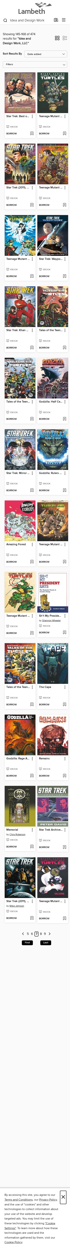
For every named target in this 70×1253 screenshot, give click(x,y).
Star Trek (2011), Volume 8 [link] (18, 187)
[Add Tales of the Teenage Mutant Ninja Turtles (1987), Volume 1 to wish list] (31, 704)
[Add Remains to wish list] (64, 776)
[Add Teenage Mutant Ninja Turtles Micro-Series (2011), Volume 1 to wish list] (64, 133)
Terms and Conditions (18, 1200)
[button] (57, 39)
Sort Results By (12, 54)
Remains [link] (44, 758)
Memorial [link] (12, 830)
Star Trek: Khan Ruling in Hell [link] (18, 330)
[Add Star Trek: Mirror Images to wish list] (31, 490)
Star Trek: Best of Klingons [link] (18, 116)
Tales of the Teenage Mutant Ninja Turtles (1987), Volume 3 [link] (18, 401)
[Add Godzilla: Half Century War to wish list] (64, 419)
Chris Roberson (17, 834)
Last (45, 942)
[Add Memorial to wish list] (31, 847)
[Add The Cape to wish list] (64, 704)
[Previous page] (23, 934)
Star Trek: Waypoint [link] (51, 259)
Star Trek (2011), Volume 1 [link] (18, 901)
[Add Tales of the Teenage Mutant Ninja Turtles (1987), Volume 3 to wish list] (31, 419)
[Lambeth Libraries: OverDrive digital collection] (35, 8)
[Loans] (56, 20)
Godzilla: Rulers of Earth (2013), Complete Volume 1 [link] (51, 473)
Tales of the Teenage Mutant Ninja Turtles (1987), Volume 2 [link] (51, 330)
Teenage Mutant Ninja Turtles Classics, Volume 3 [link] (18, 259)
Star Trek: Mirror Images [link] (18, 473)
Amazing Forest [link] (16, 544)
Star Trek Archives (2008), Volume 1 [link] (51, 830)
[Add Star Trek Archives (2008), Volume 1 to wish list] (64, 847)
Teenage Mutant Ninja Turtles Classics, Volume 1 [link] (18, 616)
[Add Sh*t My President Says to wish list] (64, 632)
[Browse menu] (63, 20)
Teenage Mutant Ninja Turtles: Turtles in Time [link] (51, 544)
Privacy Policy (48, 1200)
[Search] (5, 20)
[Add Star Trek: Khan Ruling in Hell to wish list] (31, 348)
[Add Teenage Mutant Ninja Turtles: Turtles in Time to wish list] (64, 562)
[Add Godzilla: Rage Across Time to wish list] (31, 776)
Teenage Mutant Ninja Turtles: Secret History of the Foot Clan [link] (51, 187)
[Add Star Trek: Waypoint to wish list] (64, 276)
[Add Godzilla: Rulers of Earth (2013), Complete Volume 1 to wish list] (64, 490)
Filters (9, 64)
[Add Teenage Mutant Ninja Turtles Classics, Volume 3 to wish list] (31, 276)
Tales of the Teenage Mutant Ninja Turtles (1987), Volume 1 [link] (18, 687)
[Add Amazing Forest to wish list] (31, 562)
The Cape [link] (45, 687)
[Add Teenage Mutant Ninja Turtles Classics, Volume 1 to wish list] (31, 633)
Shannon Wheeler (51, 620)
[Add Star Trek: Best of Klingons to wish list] (31, 133)
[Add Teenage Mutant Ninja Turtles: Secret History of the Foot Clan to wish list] (64, 205)
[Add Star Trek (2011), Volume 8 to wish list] (31, 205)
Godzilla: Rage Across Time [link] (18, 758)
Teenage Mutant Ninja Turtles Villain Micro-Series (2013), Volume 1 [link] (51, 901)
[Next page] (49, 934)
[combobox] (27, 20)
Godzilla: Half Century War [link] (51, 401)
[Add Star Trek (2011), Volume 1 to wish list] (31, 918)
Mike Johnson (17, 905)
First (27, 942)
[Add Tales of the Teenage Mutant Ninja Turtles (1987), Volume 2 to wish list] (64, 348)
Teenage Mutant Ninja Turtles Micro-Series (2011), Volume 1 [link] (51, 116)
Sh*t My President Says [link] (51, 616)
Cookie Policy (13, 1242)
